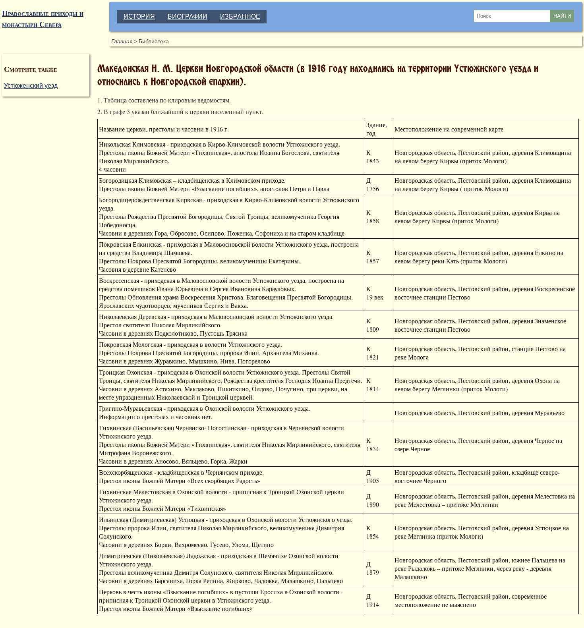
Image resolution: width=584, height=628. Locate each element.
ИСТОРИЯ (139, 16)
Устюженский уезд (31, 85)
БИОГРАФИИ (187, 16)
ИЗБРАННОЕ (240, 16)
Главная (121, 41)
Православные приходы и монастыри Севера (42, 19)
